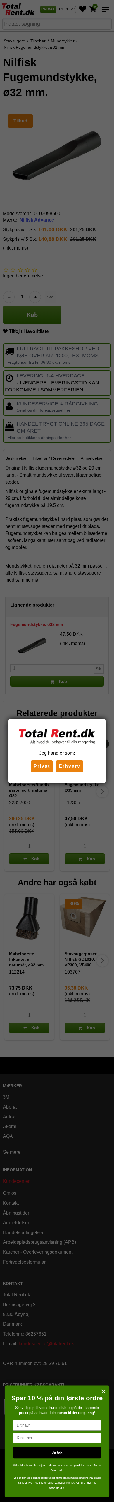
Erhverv (69, 766)
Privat (42, 766)
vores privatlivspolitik (57, 1482)
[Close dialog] (103, 1391)
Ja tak (57, 1452)
